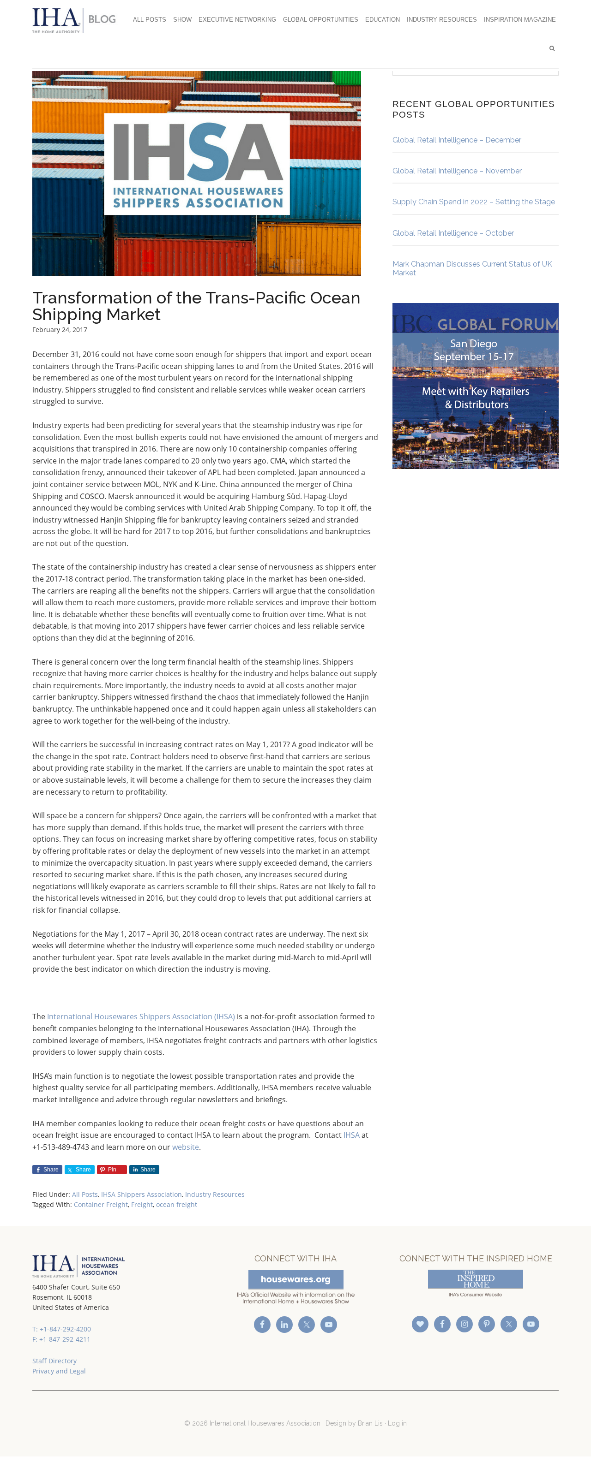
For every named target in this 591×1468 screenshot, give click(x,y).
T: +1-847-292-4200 (61, 1329)
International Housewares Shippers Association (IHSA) (141, 1016)
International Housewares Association (78, 20)
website (185, 1147)
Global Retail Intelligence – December (456, 140)
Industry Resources (215, 1194)
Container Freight (101, 1204)
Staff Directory (54, 1360)
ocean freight (176, 1204)
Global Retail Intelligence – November (457, 170)
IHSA (352, 1135)
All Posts (85, 1194)
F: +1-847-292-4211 (61, 1339)
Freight (142, 1204)
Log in (397, 1423)
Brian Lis (370, 1423)
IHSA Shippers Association (141, 1194)
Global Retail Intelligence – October (453, 233)
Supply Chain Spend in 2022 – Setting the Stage (473, 201)
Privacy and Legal (59, 1371)
